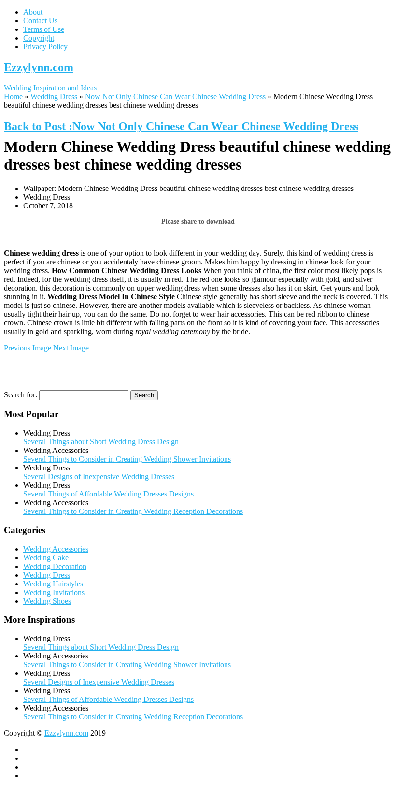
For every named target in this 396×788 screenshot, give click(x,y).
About (32, 12)
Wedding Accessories (55, 549)
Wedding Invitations (54, 592)
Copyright (38, 38)
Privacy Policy (45, 47)
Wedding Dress (53, 96)
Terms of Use (43, 29)
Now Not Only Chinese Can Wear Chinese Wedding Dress (175, 96)
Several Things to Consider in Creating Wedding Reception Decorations (133, 511)
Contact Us (40, 20)
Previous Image (28, 348)
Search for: (20, 395)
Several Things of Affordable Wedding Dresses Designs (108, 494)
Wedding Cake (46, 558)
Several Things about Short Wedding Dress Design (101, 442)
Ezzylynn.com (38, 67)
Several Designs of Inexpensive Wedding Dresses (98, 476)
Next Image (71, 348)
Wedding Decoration (54, 566)
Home (13, 96)
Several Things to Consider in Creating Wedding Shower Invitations (127, 459)
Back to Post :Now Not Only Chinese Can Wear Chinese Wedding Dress (181, 126)
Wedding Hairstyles (53, 584)
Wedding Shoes (47, 601)
